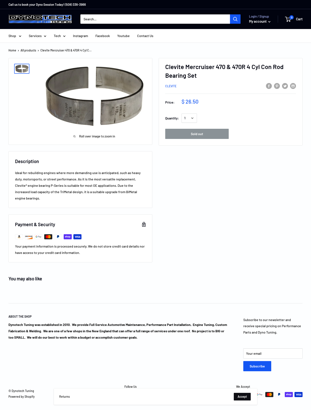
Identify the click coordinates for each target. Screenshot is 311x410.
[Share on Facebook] (269, 85)
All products (28, 50)
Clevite (170, 86)
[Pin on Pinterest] (277, 85)
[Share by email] (293, 85)
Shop (12, 36)
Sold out (197, 134)
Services (35, 36)
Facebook (102, 36)
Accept (242, 396)
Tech (57, 36)
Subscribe (257, 366)
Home (12, 50)
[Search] (235, 19)
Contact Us (145, 36)
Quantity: (172, 118)
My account (258, 21)
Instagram (80, 36)
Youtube (123, 36)
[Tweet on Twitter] (285, 85)
